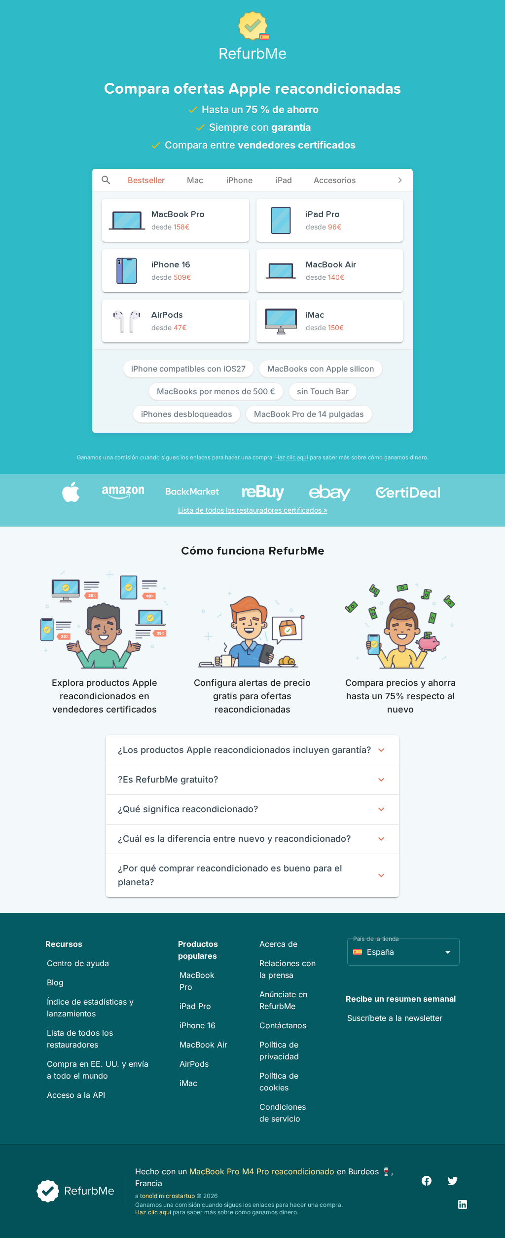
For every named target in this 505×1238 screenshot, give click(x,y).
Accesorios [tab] (335, 180)
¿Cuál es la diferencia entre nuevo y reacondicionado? (234, 838)
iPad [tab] (284, 180)
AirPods (194, 1064)
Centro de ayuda (78, 963)
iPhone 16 (198, 1025)
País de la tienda (376, 938)
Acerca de (278, 944)
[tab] (106, 180)
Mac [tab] (195, 180)
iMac (188, 1083)
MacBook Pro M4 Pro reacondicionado (263, 1171)
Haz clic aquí (291, 457)
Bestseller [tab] (146, 180)
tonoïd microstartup (167, 1196)
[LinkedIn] (463, 1203)
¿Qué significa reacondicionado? (188, 809)
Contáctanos (282, 1025)
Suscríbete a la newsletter (394, 1018)
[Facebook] (427, 1179)
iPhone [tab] (239, 180)
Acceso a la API (76, 1095)
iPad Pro (195, 1006)
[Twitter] (453, 1179)
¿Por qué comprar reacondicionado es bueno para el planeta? (230, 875)
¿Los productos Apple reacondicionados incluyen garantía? (244, 750)
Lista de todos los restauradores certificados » (252, 510)
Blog (55, 982)
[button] (403, 952)
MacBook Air (203, 1045)
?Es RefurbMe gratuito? (168, 779)
